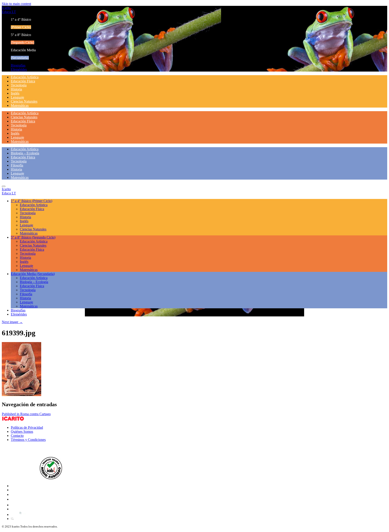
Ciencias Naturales (24, 101)
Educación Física (23, 81)
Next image (12, 322)
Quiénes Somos (22, 431)
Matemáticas (20, 105)
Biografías (18, 65)
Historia (16, 89)
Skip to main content (16, 4)
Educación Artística (24, 77)
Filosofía (17, 165)
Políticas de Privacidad (27, 427)
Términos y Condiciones (28, 440)
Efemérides (19, 69)
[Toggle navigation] (3, 186)
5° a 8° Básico (33, 237)
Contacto (17, 435)
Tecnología (19, 85)
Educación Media (33, 274)
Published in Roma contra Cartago (26, 414)
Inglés (15, 93)
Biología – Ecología (25, 153)
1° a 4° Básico (31, 201)
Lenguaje (17, 97)
